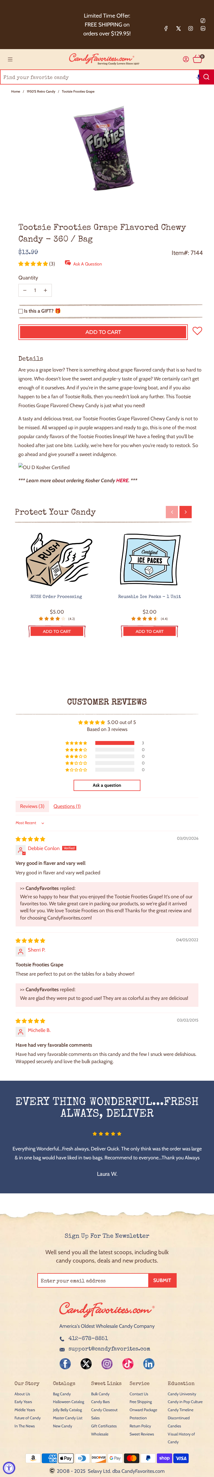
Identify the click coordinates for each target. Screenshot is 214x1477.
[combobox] (107, 77)
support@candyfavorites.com (109, 1349)
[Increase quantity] (45, 290)
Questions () (67, 806)
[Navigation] (10, 59)
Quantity (28, 277)
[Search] (206, 77)
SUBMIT (162, 1280)
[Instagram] (190, 28)
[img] (30, 839)
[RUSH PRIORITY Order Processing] (57, 560)
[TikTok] (203, 20)
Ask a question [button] (107, 785)
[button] (199, 77)
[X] (178, 28)
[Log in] (186, 59)
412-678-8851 (88, 1339)
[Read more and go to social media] (65, 1363)
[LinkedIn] (203, 28)
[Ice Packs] (150, 560)
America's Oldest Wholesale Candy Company (107, 1326)
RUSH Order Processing (56, 597)
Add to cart (57, 631)
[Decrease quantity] (25, 290)
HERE (122, 480)
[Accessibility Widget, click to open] (9, 1468)
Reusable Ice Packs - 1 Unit (149, 597)
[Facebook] (166, 28)
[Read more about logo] (107, 1318)
